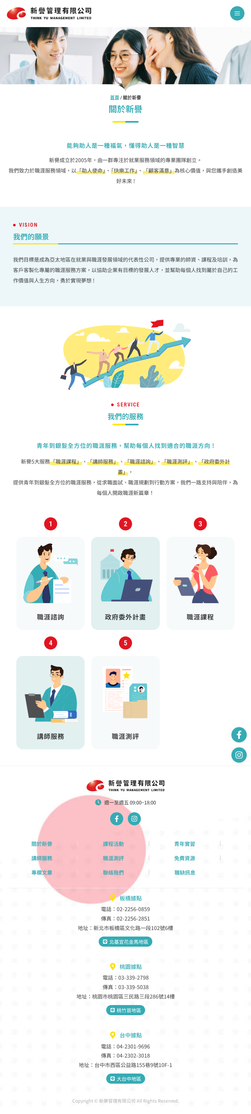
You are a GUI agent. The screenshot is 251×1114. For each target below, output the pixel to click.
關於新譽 (41, 843)
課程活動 (113, 843)
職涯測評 (113, 858)
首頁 (114, 97)
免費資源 (184, 858)
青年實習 (184, 843)
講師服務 (41, 858)
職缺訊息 (185, 872)
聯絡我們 (113, 872)
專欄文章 (41, 872)
